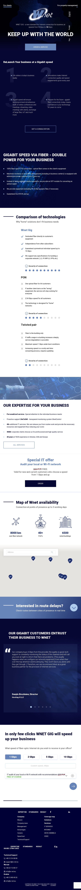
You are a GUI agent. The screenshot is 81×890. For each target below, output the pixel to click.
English (69, 14)
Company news (22, 823)
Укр (69, 39)
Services (47, 823)
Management (21, 826)
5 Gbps (49, 757)
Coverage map (49, 816)
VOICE (46, 836)
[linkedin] (56, 847)
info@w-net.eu (11, 871)
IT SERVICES (48, 826)
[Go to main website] (40, 14)
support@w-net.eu (12, 862)
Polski (69, 27)
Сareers (20, 833)
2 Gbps (31, 757)
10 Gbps (68, 757)
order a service (40, 47)
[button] (31, 707)
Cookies (53, 885)
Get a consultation (40, 129)
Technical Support (23, 839)
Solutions (47, 820)
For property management (67, 5)
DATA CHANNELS (50, 833)
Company (20, 816)
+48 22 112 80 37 (11, 868)
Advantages (21, 829)
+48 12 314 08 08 (11, 858)
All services (19, 445)
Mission (19, 820)
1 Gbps (13, 757)
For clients (7, 5)
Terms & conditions (31, 885)
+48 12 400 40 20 (11, 877)
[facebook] (54, 847)
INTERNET (47, 829)
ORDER (40, 483)
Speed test (21, 836)
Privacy (44, 885)
